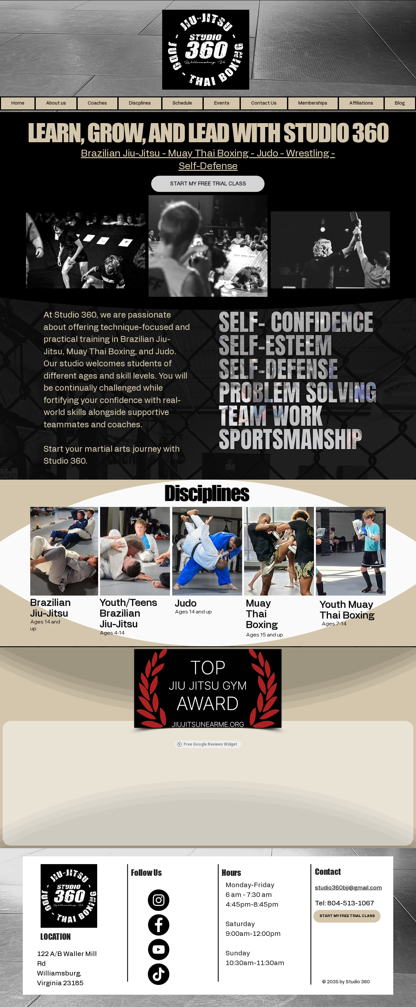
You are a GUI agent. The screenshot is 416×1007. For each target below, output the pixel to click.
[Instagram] (158, 900)
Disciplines (206, 493)
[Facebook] (158, 925)
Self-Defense (208, 166)
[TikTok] (158, 974)
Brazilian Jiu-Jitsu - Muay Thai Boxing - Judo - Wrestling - (208, 153)
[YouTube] (158, 949)
